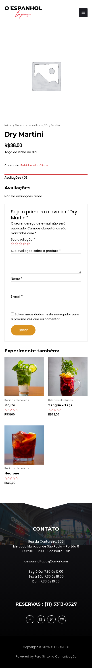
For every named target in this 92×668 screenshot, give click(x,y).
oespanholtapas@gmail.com (46, 561)
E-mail (17, 296)
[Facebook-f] (30, 619)
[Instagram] (41, 619)
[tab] (46, 178)
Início (8, 125)
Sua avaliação (23, 239)
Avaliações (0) (15, 178)
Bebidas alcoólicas (29, 125)
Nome (16, 279)
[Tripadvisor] (62, 619)
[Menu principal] (83, 12)
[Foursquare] (51, 619)
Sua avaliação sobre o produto (36, 251)
